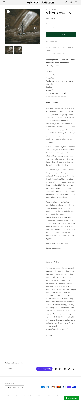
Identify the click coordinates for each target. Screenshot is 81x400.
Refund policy (36, 395)
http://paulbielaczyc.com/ (58, 329)
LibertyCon (50, 84)
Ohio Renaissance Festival (56, 93)
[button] (4, 2)
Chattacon (50, 72)
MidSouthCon (51, 75)
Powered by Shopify (25, 395)
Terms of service (56, 395)
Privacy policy (46, 395)
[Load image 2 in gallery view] (18, 50)
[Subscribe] (32, 368)
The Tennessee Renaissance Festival (59, 81)
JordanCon (50, 78)
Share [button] (50, 336)
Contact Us (72, 398)
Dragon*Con (50, 90)
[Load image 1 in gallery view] (9, 50)
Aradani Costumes (15, 395)
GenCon (49, 87)
